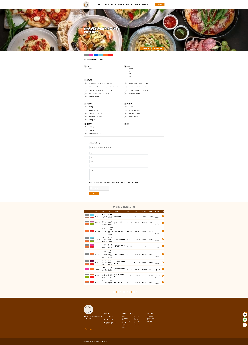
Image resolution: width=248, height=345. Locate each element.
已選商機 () (145, 4)
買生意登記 (149, 319)
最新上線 (105, 54)
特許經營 (120, 4)
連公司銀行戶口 (126, 321)
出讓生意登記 (150, 321)
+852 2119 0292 (110, 316)
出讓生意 (128, 4)
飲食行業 (124, 316)
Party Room (125, 318)
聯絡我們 (136, 4)
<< (107, 291)
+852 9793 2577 (109, 319)
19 (120, 291)
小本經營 (100, 54)
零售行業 (136, 321)
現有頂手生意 (105, 4)
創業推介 (86, 54)
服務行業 (136, 324)
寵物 (123, 319)
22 (130, 291)
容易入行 (96, 54)
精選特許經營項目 (151, 318)
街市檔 (136, 319)
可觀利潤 (91, 54)
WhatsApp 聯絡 (158, 48)
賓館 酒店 (124, 322)
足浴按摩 (124, 326)
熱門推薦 (92, 224)
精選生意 (110, 54)
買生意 (112, 4)
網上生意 (136, 318)
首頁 (99, 4)
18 (117, 291)
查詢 (245, 314)
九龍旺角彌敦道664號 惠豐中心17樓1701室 (111, 322)
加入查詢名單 (146, 48)
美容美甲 (124, 327)
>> (140, 291)
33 (136, 291)
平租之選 (92, 261)
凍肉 (135, 322)
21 (127, 291)
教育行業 (136, 316)
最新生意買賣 (150, 316)
